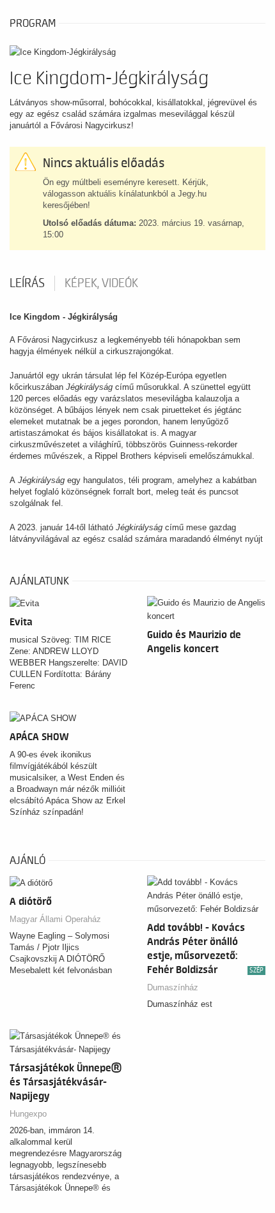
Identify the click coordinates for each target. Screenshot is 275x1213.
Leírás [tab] (27, 283)
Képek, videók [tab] (101, 283)
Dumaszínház (172, 987)
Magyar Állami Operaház (55, 919)
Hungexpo (28, 1114)
